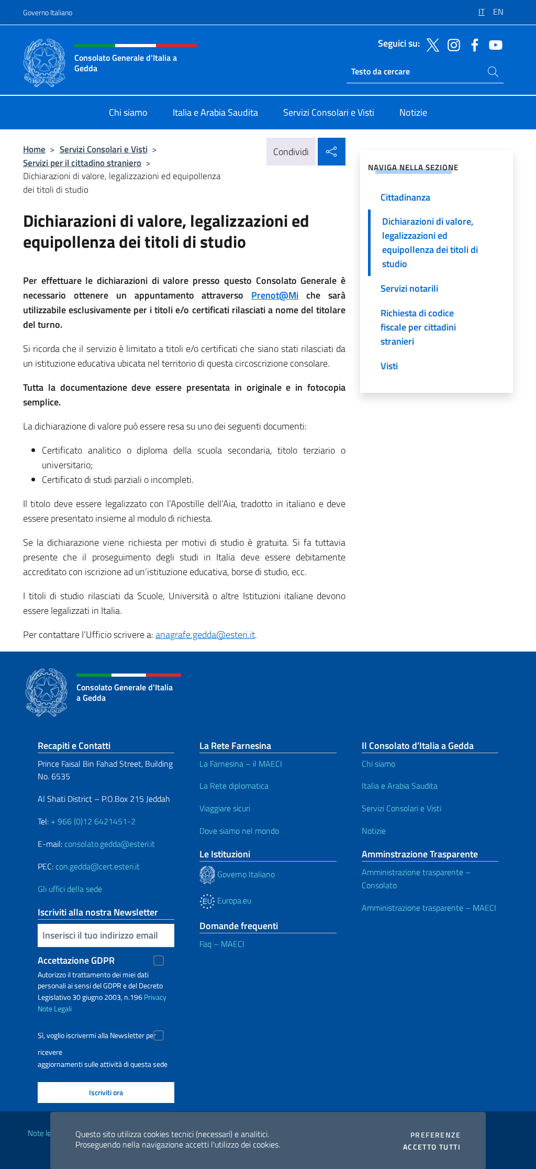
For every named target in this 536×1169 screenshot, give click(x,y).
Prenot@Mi (274, 295)
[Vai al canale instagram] (451, 44)
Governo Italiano (47, 12)
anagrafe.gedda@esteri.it (205, 634)
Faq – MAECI (221, 944)
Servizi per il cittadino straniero (82, 162)
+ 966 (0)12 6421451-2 (93, 821)
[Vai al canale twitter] (430, 44)
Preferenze (435, 1135)
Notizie (374, 830)
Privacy (155, 996)
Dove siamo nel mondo (239, 830)
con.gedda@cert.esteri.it (97, 866)
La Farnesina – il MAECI (240, 763)
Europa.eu (233, 900)
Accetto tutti (432, 1147)
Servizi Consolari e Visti (104, 149)
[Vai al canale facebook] (472, 44)
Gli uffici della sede (70, 889)
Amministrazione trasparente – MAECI (429, 907)
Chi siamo (378, 763)
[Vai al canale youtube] (493, 44)
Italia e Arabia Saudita (400, 785)
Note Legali (55, 1008)
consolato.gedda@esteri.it (109, 843)
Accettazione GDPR (76, 960)
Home (34, 149)
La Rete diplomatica (234, 785)
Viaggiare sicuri (224, 808)
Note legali (45, 1133)
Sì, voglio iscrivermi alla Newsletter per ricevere (97, 1037)
